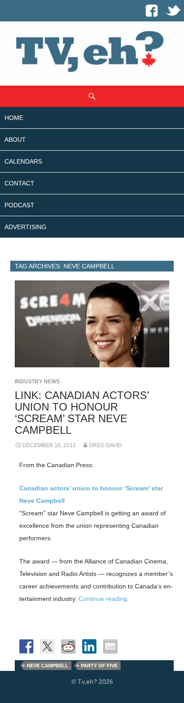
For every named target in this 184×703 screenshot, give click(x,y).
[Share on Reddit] (68, 646)
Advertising (25, 226)
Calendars (23, 161)
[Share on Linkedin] (89, 646)
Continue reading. (104, 598)
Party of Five (99, 665)
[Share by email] (110, 646)
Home (13, 117)
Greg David (105, 445)
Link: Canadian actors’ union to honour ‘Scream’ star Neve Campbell (82, 412)
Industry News (37, 381)
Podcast (19, 205)
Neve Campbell (47, 665)
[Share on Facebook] (26, 646)
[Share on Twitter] (47, 646)
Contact (19, 183)
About (15, 139)
